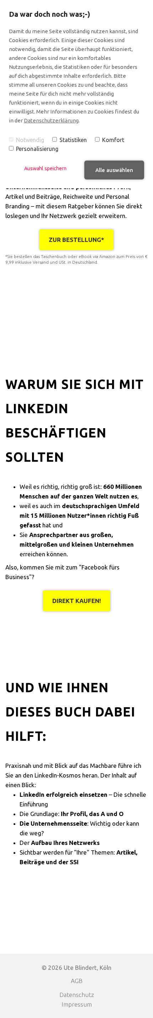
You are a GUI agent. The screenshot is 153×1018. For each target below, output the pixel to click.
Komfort (113, 140)
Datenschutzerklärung (51, 120)
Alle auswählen (114, 170)
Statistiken (73, 140)
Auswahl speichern (45, 168)
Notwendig (30, 140)
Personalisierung (37, 149)
